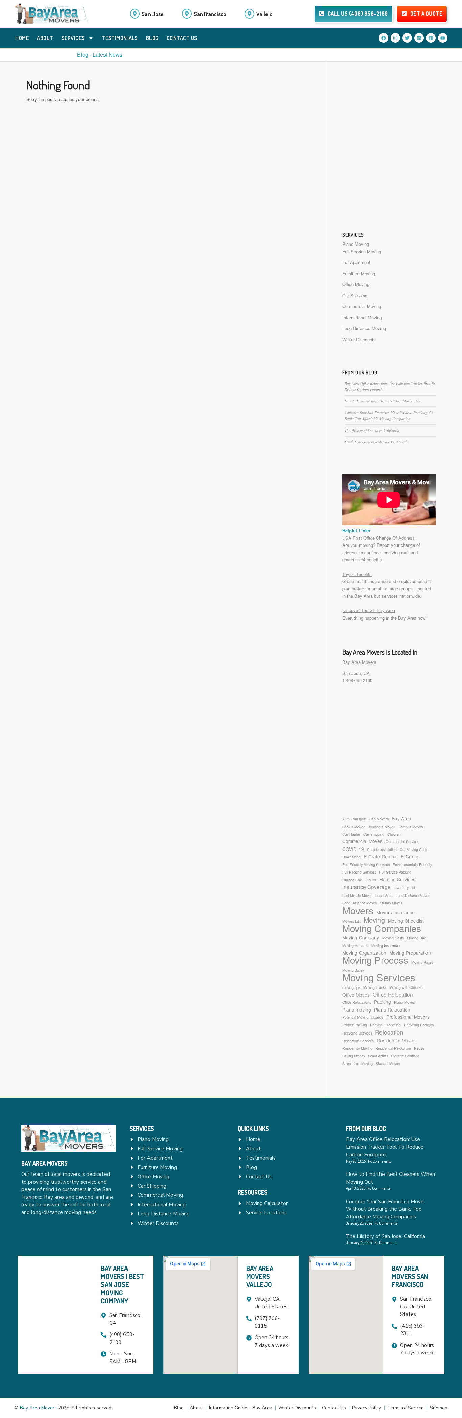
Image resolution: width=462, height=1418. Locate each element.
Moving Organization (364, 952)
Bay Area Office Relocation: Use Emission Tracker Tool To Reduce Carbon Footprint (384, 1147)
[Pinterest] (431, 38)
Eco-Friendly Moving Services (366, 864)
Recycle (376, 1024)
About (45, 37)
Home (22, 37)
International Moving (362, 317)
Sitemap (438, 1407)
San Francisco (210, 13)
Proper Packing (354, 1024)
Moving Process (375, 959)
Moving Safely (353, 970)
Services (73, 37)
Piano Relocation (392, 1009)
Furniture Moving (358, 273)
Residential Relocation (393, 1048)
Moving (374, 919)
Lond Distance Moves (413, 895)
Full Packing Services (359, 872)
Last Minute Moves (357, 895)
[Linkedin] (419, 38)
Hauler (371, 879)
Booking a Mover (381, 826)
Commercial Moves (362, 841)
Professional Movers (408, 1016)
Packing (382, 1001)
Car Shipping (354, 295)
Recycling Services (357, 1033)
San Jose (153, 13)
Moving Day (416, 937)
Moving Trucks (374, 987)
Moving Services (378, 977)
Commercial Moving (361, 306)
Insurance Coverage (366, 886)
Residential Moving (357, 1048)
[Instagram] (395, 38)
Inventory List (404, 887)
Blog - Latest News (99, 55)
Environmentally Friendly (412, 864)
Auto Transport (354, 818)
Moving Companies (381, 928)
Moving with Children (406, 987)
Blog (152, 37)
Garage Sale (352, 879)
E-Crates (410, 856)
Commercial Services (402, 841)
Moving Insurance (385, 945)
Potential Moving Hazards (362, 1017)
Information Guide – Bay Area (240, 1407)
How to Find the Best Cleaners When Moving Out (383, 400)
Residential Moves (396, 1040)
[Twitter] (407, 38)
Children (394, 834)
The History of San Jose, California (372, 430)
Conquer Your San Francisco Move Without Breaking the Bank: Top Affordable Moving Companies (385, 1209)
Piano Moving (355, 244)
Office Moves (356, 994)
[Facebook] (383, 38)
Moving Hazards (355, 945)
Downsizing (351, 856)
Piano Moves (404, 1002)
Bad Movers (379, 818)
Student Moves (388, 1063)
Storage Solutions (405, 1056)
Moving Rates (422, 962)
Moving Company (360, 937)
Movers (357, 910)
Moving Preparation (410, 952)
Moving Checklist (406, 920)
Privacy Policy (366, 1407)
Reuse (419, 1048)
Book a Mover (353, 826)
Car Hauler (351, 834)
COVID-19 (353, 848)
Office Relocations (356, 1002)
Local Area (384, 895)
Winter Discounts (359, 339)
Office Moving (355, 284)
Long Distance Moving (364, 328)
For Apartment (356, 262)
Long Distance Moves (359, 902)
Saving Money (353, 1056)
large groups (401, 588)
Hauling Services (397, 879)
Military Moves (391, 902)
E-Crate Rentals (381, 856)
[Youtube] (442, 38)
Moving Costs (393, 937)
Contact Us (182, 37)
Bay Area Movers (359, 662)
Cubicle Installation (382, 849)
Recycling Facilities (419, 1024)
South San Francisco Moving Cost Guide (376, 441)
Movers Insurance (395, 912)
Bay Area (401, 818)
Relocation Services (358, 1040)
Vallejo (264, 13)
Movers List (351, 921)
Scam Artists (378, 1056)
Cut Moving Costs (414, 849)
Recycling (393, 1024)
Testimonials (120, 37)
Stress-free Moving (357, 1063)
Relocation (389, 1032)
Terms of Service (405, 1407)
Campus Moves (410, 826)
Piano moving (356, 1009)
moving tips (351, 987)
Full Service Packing (395, 872)
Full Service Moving (361, 251)
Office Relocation (393, 994)
